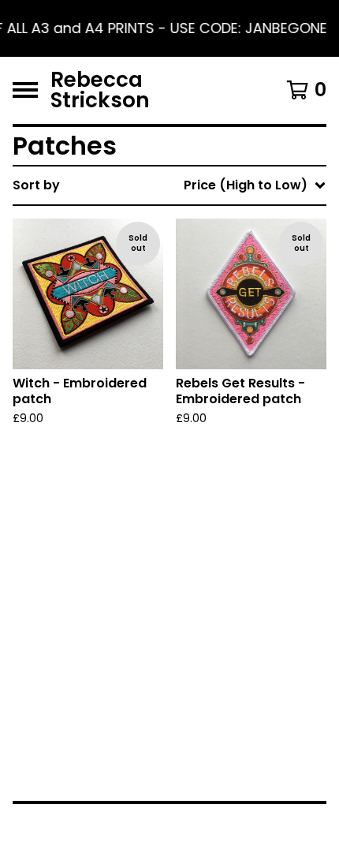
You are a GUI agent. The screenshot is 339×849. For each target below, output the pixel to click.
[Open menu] (25, 89)
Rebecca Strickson (100, 90)
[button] (169, 28)
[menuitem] (169, 185)
